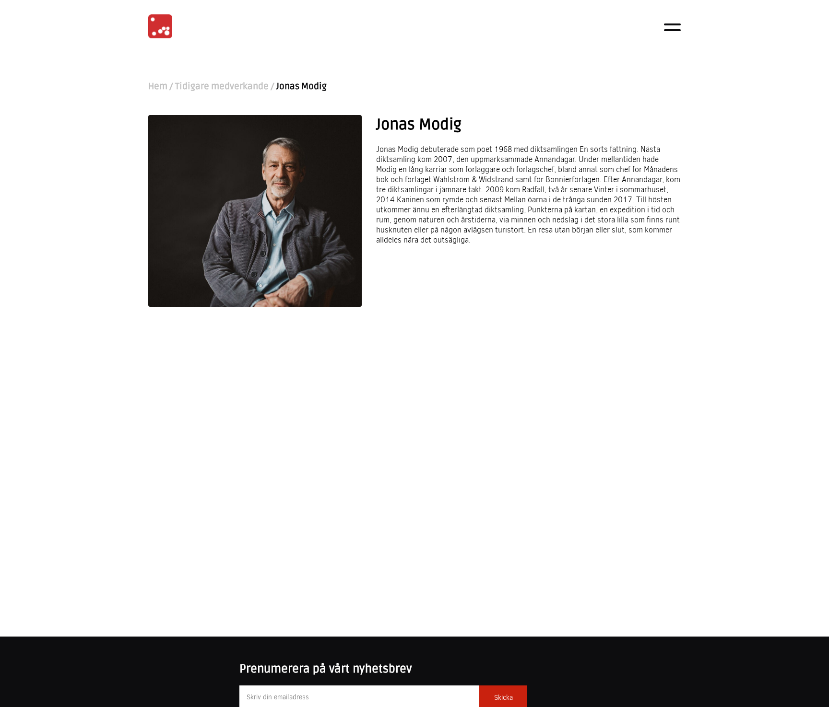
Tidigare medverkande (222, 86)
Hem (157, 86)
